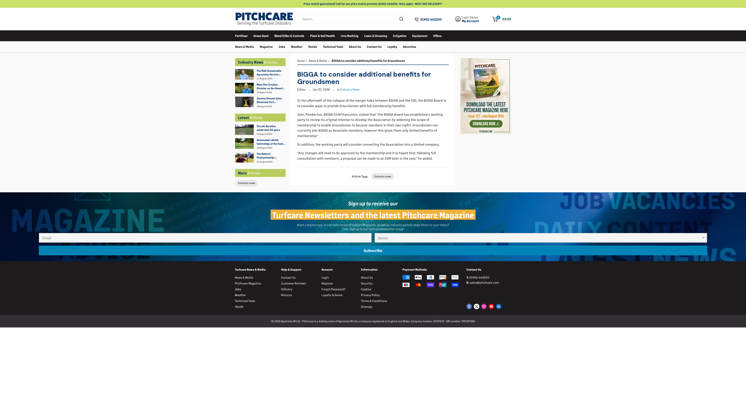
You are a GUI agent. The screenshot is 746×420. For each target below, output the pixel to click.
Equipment (419, 36)
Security (366, 283)
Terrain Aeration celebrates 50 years (268, 127)
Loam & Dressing (375, 36)
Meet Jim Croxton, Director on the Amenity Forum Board (271, 86)
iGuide (312, 46)
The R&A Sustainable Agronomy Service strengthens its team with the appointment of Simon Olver (271, 72)
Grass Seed (261, 36)
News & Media (244, 46)
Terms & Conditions (374, 301)
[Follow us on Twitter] (476, 306)
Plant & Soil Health (322, 36)
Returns (286, 295)
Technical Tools (333, 46)
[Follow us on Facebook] (469, 306)
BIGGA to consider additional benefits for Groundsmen (368, 60)
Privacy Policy (370, 295)
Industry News (350, 89)
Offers (437, 36)
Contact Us (374, 46)
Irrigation (399, 36)
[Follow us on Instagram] (484, 306)
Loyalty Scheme (332, 295)
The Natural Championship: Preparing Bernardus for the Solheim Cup (269, 155)
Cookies (366, 289)
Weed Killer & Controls (289, 36)
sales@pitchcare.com (484, 282)
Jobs (282, 46)
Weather (296, 46)
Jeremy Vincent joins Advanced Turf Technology (269, 100)
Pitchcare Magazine (248, 283)
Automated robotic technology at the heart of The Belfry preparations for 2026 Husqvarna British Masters (270, 142)
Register (327, 283)
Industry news (246, 183)
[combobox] (348, 19)
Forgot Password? (333, 289)
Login (325, 277)
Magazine (266, 46)
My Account (470, 21)
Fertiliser (241, 36)
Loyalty (392, 46)
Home (301, 60)
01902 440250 (431, 19)
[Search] (401, 19)
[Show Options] (703, 237)
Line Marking (349, 36)
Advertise (409, 46)
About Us (355, 46)
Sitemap (366, 306)
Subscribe (373, 250)
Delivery (286, 289)
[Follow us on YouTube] (491, 306)
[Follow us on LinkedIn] (498, 306)
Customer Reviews (293, 283)
